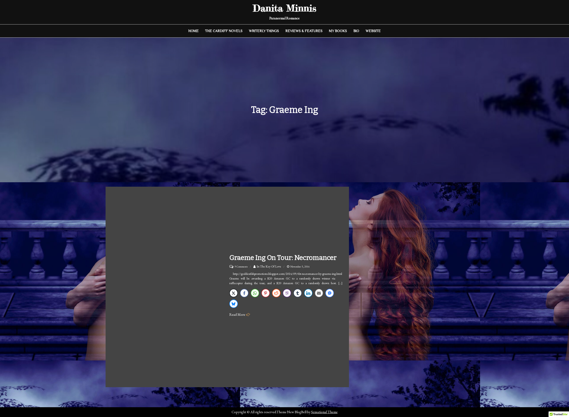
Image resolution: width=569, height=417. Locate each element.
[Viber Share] (287, 293)
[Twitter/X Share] (233, 293)
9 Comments (241, 266)
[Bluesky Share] (233, 304)
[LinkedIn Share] (308, 293)
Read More (237, 314)
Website (373, 31)
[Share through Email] (319, 293)
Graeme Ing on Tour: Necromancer (283, 258)
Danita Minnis (284, 8)
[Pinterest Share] (265, 293)
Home (193, 31)
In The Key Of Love (269, 266)
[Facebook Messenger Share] (329, 293)
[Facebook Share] (244, 293)
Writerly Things (264, 31)
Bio (356, 31)
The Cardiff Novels (223, 31)
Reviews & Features (304, 31)
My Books (338, 31)
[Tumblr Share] (297, 293)
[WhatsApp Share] (255, 293)
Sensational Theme (324, 412)
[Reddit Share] (276, 293)
